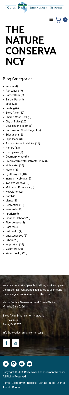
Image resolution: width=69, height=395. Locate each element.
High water (12, 165)
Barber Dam (13, 95)
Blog (52, 382)
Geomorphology (15, 156)
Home (6, 382)
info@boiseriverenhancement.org (23, 332)
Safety (10, 226)
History (10, 169)
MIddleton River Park (18, 187)
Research (11, 209)
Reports (32, 382)
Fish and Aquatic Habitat (20, 143)
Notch (9, 196)
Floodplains (12, 152)
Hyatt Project (13, 174)
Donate (43, 382)
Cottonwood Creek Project (21, 130)
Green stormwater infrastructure (25, 161)
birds (9, 103)
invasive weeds (15, 183)
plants (9, 200)
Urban (9, 240)
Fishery (10, 147)
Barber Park (13, 99)
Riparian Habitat (15, 218)
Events (61, 382)
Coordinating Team (17, 125)
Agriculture (12, 90)
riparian (10, 213)
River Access (13, 222)
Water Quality (14, 253)
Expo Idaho (12, 139)
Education (11, 134)
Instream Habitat (16, 178)
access (10, 86)
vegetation (12, 244)
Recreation (12, 205)
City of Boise (13, 121)
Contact (17, 387)
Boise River (12, 112)
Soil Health (12, 231)
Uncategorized (14, 235)
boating (10, 108)
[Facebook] (6, 343)
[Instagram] (15, 343)
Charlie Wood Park (16, 117)
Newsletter (12, 191)
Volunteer (11, 248)
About (6, 387)
